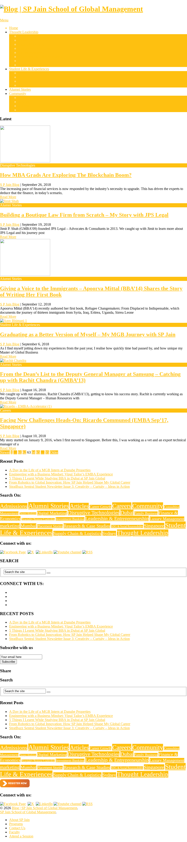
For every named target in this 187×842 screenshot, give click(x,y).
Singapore (25, 81)
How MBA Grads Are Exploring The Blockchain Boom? (66, 175)
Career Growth (100, 507)
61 (20, 452)
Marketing (25, 61)
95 (47, 452)
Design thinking (27, 513)
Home (13, 28)
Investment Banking (70, 519)
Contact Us (17, 828)
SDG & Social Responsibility (127, 526)
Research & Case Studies (36, 98)
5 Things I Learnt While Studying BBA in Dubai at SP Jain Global (57, 478)
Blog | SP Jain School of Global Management (44, 808)
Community (17, 93)
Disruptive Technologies (35, 48)
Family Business (30, 52)
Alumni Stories (20, 89)
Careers (23, 106)
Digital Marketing (31, 44)
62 (24, 452)
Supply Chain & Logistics (37, 36)
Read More (8, 197)
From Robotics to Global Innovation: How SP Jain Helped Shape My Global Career (69, 482)
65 (38, 452)
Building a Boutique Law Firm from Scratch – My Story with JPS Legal (84, 215)
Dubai (22, 73)
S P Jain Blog (9, 185)
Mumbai (24, 77)
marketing (10, 526)
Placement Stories (50, 526)
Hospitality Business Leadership (38, 519)
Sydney (23, 85)
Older (54, 452)
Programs (16, 824)
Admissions (26, 110)
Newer (5, 452)
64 (33, 452)
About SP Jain (19, 820)
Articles (23, 102)
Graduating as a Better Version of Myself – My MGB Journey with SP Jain (87, 334)
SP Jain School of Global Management (28, 812)
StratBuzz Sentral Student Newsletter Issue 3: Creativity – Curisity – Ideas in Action (69, 486)
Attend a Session (21, 836)
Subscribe (8, 661)
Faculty (14, 832)
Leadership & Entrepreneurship (40, 57)
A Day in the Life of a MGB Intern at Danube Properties (50, 470)
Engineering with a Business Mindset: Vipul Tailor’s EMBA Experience (61, 474)
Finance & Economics (34, 40)
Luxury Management (33, 65)
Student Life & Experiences (29, 69)
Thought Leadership (23, 32)
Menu (4, 20)
